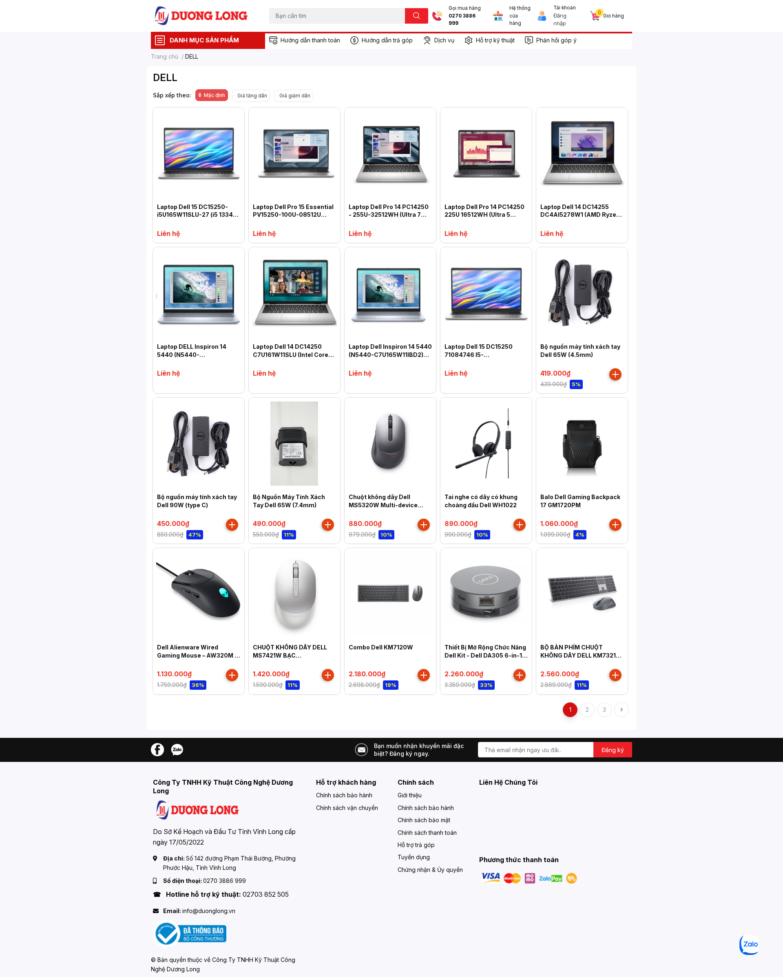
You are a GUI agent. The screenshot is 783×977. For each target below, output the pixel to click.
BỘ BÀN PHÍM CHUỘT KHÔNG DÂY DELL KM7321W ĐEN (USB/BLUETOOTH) (581, 655)
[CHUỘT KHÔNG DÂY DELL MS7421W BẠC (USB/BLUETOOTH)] (294, 593)
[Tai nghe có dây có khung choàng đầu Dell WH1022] (486, 443)
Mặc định (214, 95)
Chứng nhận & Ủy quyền (430, 869)
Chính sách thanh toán (427, 832)
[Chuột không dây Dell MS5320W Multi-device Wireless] (390, 443)
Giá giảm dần (294, 95)
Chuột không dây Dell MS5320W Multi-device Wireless (383, 504)
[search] (416, 16)
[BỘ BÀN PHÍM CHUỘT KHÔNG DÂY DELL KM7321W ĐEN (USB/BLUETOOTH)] (582, 593)
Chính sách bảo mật (424, 819)
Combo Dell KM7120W (381, 647)
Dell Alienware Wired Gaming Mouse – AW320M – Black (197, 655)
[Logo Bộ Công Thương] (189, 933)
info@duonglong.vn (208, 910)
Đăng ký (613, 749)
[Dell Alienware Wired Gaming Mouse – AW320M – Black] (198, 593)
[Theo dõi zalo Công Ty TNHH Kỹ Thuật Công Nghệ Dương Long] (177, 749)
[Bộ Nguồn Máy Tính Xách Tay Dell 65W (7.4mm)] (294, 443)
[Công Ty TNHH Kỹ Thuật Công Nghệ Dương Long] (201, 16)
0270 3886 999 (462, 19)
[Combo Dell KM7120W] (390, 593)
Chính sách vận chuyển (347, 807)
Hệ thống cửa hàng (520, 15)
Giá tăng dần (252, 95)
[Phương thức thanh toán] (529, 877)
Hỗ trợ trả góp (416, 844)
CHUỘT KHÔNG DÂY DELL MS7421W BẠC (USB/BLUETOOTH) (290, 655)
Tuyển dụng (414, 857)
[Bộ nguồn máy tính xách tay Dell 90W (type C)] (198, 443)
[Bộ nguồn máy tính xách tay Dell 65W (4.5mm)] (582, 293)
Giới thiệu (410, 795)
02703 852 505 (266, 894)
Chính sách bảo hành (344, 795)
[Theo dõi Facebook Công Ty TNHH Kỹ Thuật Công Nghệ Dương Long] (157, 749)
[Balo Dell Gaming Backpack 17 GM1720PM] (582, 443)
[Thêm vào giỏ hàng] (615, 374)
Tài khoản (564, 8)
